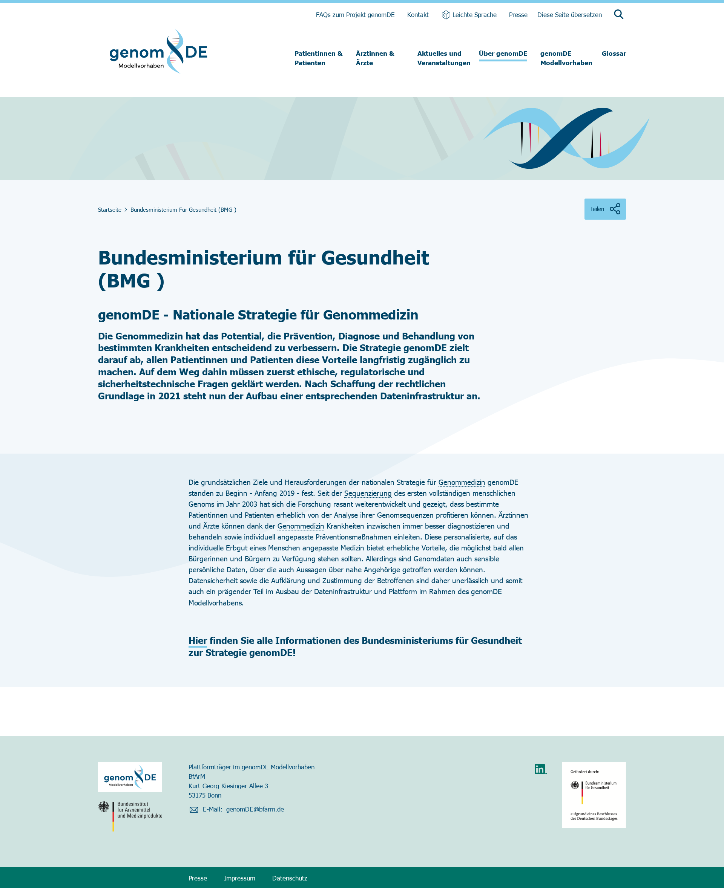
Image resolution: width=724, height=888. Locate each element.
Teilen (597, 208)
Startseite (109, 209)
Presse (518, 14)
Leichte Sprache (474, 14)
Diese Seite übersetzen (569, 14)
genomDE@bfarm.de (255, 809)
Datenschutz (289, 878)
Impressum (239, 878)
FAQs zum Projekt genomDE (355, 14)
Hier (198, 640)
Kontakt (418, 14)
